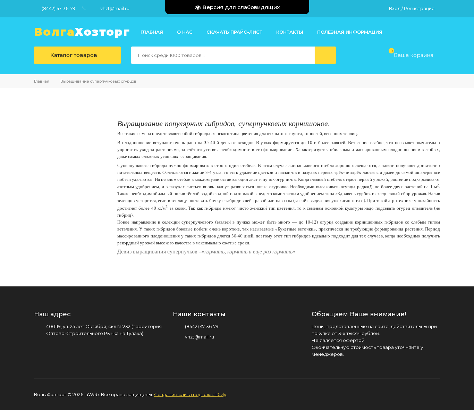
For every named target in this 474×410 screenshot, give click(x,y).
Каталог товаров (73, 55)
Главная (41, 81)
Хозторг (82, 32)
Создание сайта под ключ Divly (190, 394)
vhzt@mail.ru (114, 8)
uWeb (92, 394)
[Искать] (325, 55)
